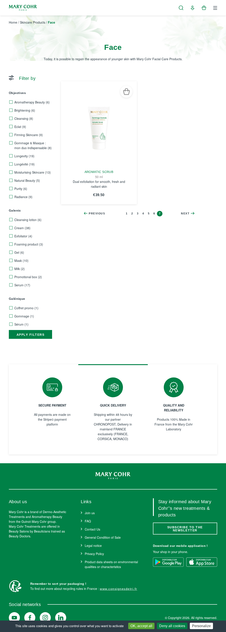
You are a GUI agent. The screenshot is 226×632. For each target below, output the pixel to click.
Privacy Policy (94, 553)
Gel (19, 252)
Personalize (201, 626)
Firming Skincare (28, 135)
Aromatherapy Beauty (32, 102)
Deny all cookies (172, 626)
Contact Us (92, 529)
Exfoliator (23, 236)
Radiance (23, 197)
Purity (20, 188)
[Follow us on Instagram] (45, 617)
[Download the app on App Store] (201, 562)
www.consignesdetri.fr (118, 589)
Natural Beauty (27, 180)
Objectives (17, 93)
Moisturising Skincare (32, 172)
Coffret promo (26, 308)
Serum (22, 285)
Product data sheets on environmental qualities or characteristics (111, 564)
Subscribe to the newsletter (185, 528)
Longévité (24, 164)
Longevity (24, 156)
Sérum (21, 324)
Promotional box (28, 277)
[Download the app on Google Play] (168, 562)
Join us (90, 513)
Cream (22, 228)
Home (13, 22)
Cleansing (23, 118)
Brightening (24, 110)
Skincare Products (32, 22)
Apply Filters (31, 334)
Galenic (15, 210)
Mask (21, 260)
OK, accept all (141, 626)
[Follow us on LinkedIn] (60, 617)
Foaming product (28, 244)
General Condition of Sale (103, 537)
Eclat (20, 126)
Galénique (17, 298)
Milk (19, 268)
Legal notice (93, 545)
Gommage (24, 316)
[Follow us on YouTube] (14, 617)
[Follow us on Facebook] (29, 617)
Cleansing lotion (27, 220)
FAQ (88, 521)
